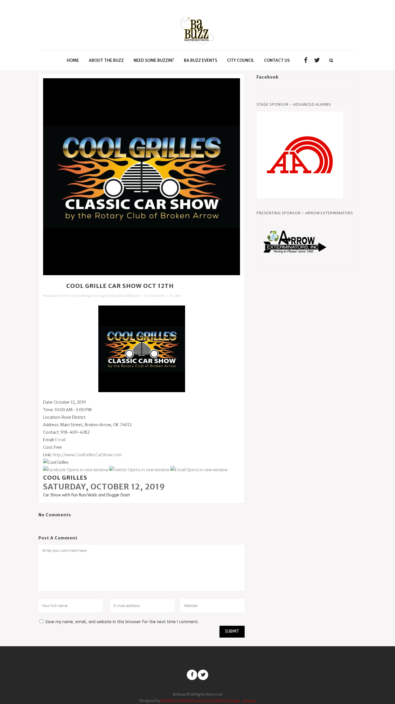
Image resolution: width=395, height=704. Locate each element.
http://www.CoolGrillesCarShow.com (87, 454)
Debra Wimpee (128, 296)
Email (60, 439)
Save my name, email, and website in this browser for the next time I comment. (122, 621)
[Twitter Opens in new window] (139, 469)
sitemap (249, 701)
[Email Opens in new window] (199, 469)
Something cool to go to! (92, 296)
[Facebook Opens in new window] (75, 469)
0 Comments (154, 296)
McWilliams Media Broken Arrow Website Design (200, 701)
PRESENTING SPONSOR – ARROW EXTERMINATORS (304, 213)
